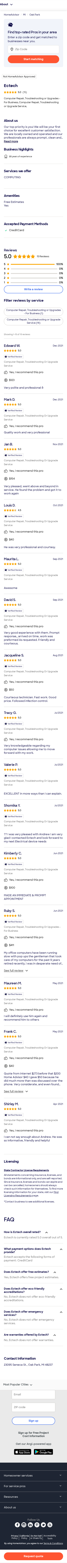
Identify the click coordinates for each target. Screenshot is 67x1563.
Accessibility (50, 1537)
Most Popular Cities (15, 1384)
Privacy (14, 1537)
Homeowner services (18, 1475)
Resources (11, 1497)
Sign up (33, 1420)
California (24, 1537)
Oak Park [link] (34, 14)
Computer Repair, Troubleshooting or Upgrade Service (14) (33, 321)
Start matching (33, 59)
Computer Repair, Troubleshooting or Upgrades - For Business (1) (33, 312)
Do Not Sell (36, 1537)
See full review (13, 970)
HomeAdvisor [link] (11, 14)
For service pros (14, 1486)
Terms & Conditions (53, 1543)
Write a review (33, 289)
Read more (11, 141)
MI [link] (24, 14)
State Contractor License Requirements (26, 1170)
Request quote (33, 1556)
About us (10, 1507)
